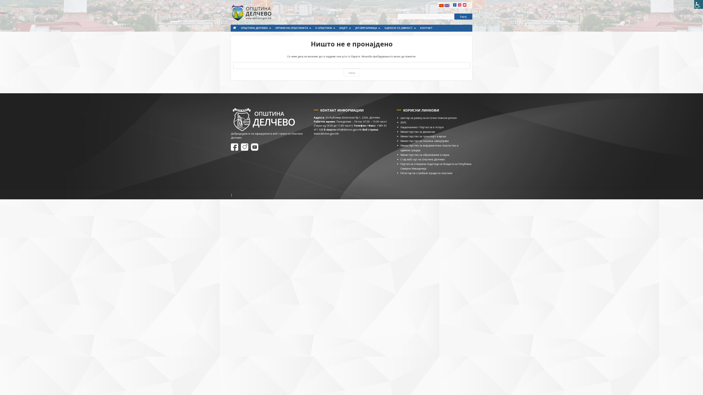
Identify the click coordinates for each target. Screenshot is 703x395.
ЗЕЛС (403, 122)
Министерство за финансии (417, 131)
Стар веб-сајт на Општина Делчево (422, 159)
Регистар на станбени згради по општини (426, 173)
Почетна (235, 28)
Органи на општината (291, 28)
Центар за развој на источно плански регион (428, 118)
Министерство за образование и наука (424, 155)
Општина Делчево (254, 28)
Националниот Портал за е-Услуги (422, 127)
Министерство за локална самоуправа (424, 141)
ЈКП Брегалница (366, 28)
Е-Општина (323, 28)
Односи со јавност (398, 28)
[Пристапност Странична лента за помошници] (698, 4)
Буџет (343, 28)
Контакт (426, 28)
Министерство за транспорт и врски (423, 136)
